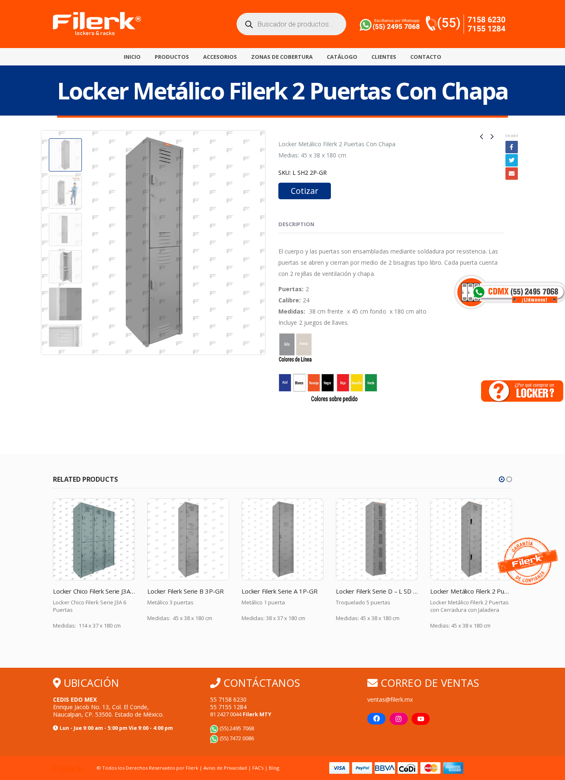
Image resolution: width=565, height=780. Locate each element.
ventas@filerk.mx (390, 699)
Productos (172, 56)
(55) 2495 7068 (236, 728)
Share (511, 135)
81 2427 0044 (240, 714)
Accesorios (220, 56)
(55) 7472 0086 (236, 738)
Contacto (425, 56)
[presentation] (42, 243)
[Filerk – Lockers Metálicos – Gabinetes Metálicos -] (97, 24)
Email (511, 173)
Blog (274, 768)
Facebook (511, 147)
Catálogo (342, 56)
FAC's (258, 768)
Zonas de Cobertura (282, 56)
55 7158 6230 (228, 699)
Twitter (511, 160)
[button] (501, 479)
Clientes (383, 56)
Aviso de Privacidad (225, 768)
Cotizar (304, 190)
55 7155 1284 (228, 707)
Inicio (132, 56)
